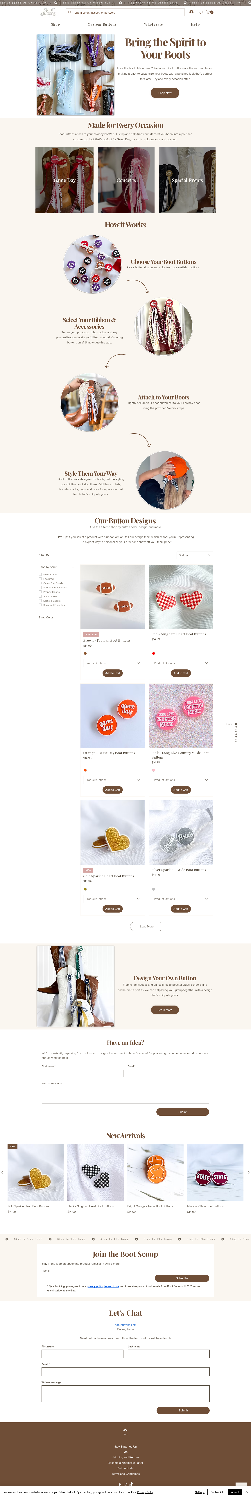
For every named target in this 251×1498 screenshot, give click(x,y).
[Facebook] (119, 1484)
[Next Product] (249, 1172)
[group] (125, 1181)
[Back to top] (125, 1430)
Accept (235, 1492)
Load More (147, 926)
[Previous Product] (2, 1172)
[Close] (246, 1492)
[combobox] (195, 555)
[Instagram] (125, 1484)
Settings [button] (200, 1492)
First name (48, 1066)
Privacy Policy (145, 1492)
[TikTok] (131, 1484)
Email (131, 1066)
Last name (134, 1346)
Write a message (51, 1382)
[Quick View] (95, 1172)
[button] (210, 12)
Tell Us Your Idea (52, 1083)
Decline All (217, 1492)
